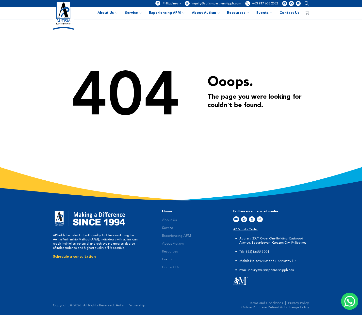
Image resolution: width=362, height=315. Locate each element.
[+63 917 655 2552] (247, 3)
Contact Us (289, 13)
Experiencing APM (165, 13)
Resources (236, 13)
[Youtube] (284, 3)
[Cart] (307, 13)
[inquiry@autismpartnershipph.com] (187, 3)
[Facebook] (291, 3)
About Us (106, 13)
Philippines (170, 3)
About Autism (204, 13)
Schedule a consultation (74, 256)
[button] (305, 3)
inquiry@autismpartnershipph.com (216, 3)
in (249, 270)
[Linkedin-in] (260, 219)
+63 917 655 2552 (265, 3)
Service (131, 13)
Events (262, 13)
